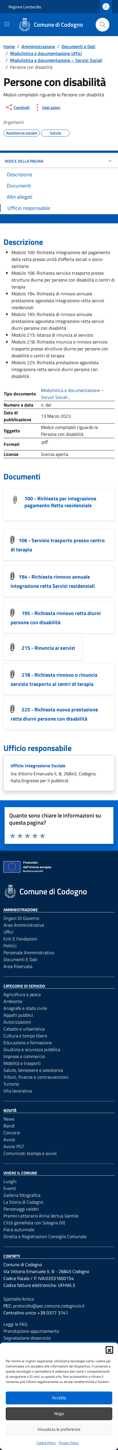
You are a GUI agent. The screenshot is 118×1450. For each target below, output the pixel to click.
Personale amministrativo (28, 952)
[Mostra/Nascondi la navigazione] (6, 24)
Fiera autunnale (18, 1229)
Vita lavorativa (17, 1090)
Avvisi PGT (13, 1146)
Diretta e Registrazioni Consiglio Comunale (44, 1236)
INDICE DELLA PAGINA (24, 161)
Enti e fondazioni (20, 938)
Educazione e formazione (27, 1042)
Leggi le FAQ (15, 1324)
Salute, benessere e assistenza (33, 1070)
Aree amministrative (23, 925)
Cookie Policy (46, 1442)
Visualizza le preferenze (59, 1429)
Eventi (9, 1188)
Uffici (8, 931)
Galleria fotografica (21, 1195)
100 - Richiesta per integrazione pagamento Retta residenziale (60, 502)
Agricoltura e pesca (22, 994)
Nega (59, 1413)
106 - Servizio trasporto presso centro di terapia (58, 545)
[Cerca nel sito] (102, 25)
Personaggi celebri (21, 1208)
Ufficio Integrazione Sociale (38, 765)
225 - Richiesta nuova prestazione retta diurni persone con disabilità (54, 714)
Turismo (11, 1083)
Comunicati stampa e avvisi (30, 1153)
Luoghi (10, 1181)
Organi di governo (21, 918)
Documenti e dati (20, 959)
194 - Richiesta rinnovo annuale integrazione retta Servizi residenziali (53, 581)
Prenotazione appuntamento (31, 1331)
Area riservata (17, 966)
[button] (109, 1350)
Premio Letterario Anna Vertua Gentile (40, 1215)
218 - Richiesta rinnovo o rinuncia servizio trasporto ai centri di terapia (54, 679)
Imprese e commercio (24, 1056)
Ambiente (12, 1001)
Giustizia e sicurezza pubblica (31, 1049)
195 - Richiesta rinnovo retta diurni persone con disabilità (56, 618)
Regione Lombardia (25, 7)
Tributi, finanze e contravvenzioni (35, 1077)
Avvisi (9, 1139)
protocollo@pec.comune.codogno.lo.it (49, 1305)
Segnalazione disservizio (27, 1337)
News (8, 1118)
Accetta (59, 1397)
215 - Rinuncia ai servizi (48, 648)
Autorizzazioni (17, 1021)
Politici (10, 945)
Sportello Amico (18, 1298)
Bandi (9, 1125)
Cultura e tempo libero (25, 1035)
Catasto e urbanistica (24, 1028)
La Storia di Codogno (23, 1202)
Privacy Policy (69, 1442)
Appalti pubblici (18, 1015)
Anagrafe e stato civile (25, 1008)
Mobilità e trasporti (22, 1063)
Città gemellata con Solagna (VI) (34, 1222)
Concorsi (11, 1132)
